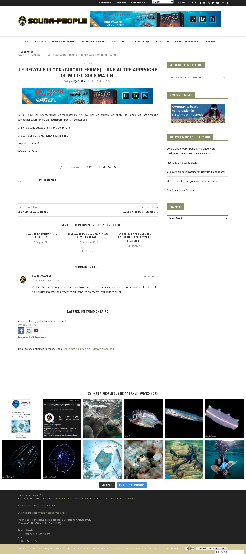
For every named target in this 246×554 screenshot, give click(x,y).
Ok (186, 548)
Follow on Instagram (133, 484)
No (192, 548)
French (223, 551)
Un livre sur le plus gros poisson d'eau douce (193, 181)
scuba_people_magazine (14, 403)
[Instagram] (37, 435)
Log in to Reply (151, 277)
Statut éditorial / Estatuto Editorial (120, 498)
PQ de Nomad (81, 81)
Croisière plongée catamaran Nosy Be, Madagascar (196, 171)
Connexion (121, 3)
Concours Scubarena (93, 41)
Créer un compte (139, 3)
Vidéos (126, 41)
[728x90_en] (155, 13)
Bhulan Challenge (63, 41)
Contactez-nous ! (187, 3)
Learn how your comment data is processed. (89, 349)
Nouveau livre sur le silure (182, 162)
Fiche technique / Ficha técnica (84, 498)
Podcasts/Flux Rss (147, 41)
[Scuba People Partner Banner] (198, 106)
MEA (114, 41)
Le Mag (39, 41)
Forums (210, 41)
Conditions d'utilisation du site (211, 548)
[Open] (21, 418)
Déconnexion (105, 3)
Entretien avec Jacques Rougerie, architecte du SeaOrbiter (135, 237)
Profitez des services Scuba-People (37, 505)
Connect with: (27, 325)
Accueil (25, 41)
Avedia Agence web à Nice (52, 512)
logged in (38, 321)
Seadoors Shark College (181, 190)
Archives (88, 63)
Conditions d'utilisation (54, 498)
